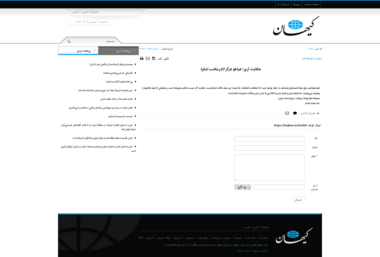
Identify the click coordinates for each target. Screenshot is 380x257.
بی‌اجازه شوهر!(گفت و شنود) (119, 82)
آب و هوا (178, 237)
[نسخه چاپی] (142, 58)
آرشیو (150, 237)
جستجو (190, 237)
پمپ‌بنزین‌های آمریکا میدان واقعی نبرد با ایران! (111, 64)
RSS (141, 237)
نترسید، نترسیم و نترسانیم (120, 116)
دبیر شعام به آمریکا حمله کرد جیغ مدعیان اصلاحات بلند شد (105, 90)
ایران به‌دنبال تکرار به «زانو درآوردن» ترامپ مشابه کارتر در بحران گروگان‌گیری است (98, 149)
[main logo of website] (293, 26)
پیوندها (238, 237)
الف (160, 58)
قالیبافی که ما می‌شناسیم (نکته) (118, 73)
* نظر (314, 156)
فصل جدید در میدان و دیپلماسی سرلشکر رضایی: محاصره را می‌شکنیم (101, 108)
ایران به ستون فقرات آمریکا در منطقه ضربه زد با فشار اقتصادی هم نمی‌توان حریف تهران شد (98, 127)
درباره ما (263, 237)
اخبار (304, 58)
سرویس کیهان (315, 58)
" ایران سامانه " (244, 250)
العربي (84, 12)
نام (316, 138)
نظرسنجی (203, 237)
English (94, 12)
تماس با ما (250, 237)
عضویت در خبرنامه (221, 237)
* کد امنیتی (314, 187)
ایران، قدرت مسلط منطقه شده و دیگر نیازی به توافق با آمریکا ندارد (102, 138)
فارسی (75, 12)
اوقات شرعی (163, 237)
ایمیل (315, 147)
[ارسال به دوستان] (148, 58)
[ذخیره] (153, 58)
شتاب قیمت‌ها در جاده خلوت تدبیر (116, 99)
